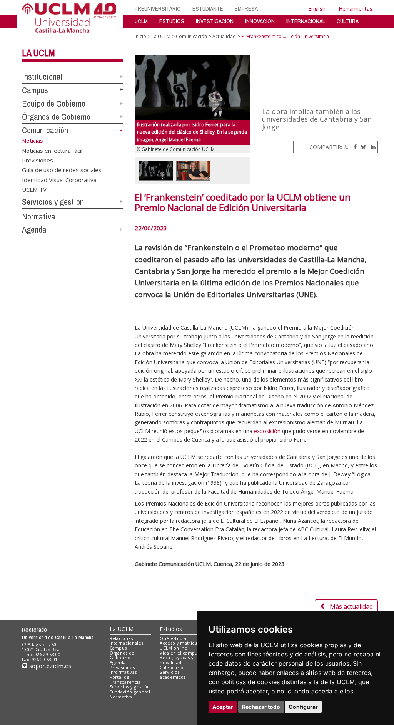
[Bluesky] (362, 147)
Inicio (140, 36)
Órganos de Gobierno (56, 116)
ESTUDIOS (171, 21)
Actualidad (224, 36)
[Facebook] (353, 147)
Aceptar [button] (222, 706)
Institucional (42, 76)
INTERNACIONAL (305, 21)
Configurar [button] (303, 706)
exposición (267, 431)
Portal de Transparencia (125, 679)
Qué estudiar (174, 638)
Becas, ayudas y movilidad (177, 660)
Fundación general (130, 692)
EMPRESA (246, 9)
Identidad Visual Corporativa (59, 179)
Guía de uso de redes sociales (62, 170)
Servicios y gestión (53, 202)
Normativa (38, 216)
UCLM (141, 21)
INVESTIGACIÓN (215, 21)
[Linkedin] (371, 147)
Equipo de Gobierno (53, 103)
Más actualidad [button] (351, 606)
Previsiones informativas (123, 670)
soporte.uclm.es (49, 666)
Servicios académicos (172, 674)
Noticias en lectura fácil (52, 150)
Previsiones (37, 160)
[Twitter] (346, 147)
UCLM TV (34, 189)
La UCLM (38, 53)
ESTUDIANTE (207, 9)
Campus (35, 90)
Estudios (171, 629)
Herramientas (355, 8)
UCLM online (173, 648)
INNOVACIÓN (260, 21)
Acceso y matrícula (180, 643)
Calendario (171, 667)
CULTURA (348, 21)
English (317, 8)
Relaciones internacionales (127, 640)
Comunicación (45, 130)
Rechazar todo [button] (261, 706)
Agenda (34, 229)
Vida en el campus (180, 653)
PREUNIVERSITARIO (158, 9)
